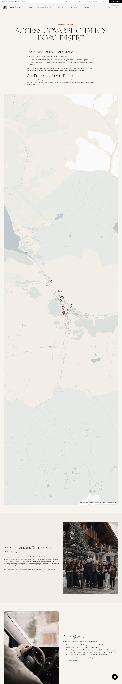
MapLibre (82, 502)
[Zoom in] (115, 96)
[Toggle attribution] (116, 503)
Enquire (115, 7)
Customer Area (115, 1)
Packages (61, 7)
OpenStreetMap (110, 502)
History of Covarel (92, 1)
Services (74, 7)
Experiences (88, 7)
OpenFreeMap (89, 502)
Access (104, 1)
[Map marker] (66, 312)
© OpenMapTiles (97, 502)
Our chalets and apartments (40, 7)
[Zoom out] (115, 99)
